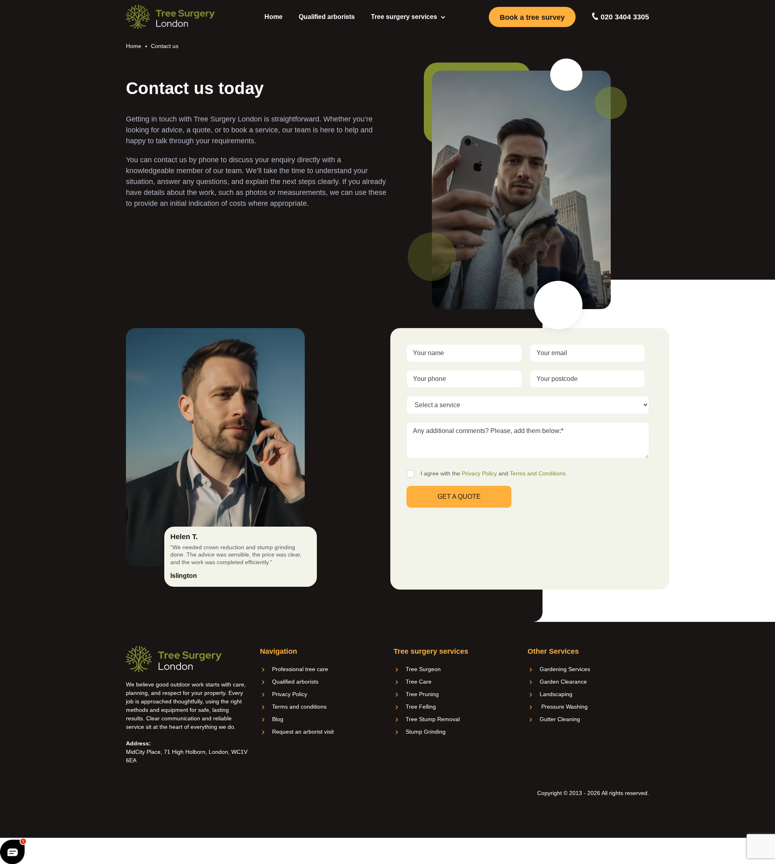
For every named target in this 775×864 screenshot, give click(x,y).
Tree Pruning (422, 694)
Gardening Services (565, 669)
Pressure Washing (564, 706)
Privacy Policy (479, 473)
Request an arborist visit (303, 731)
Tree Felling (421, 706)
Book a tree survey (532, 17)
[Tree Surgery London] (170, 17)
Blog (277, 719)
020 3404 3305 (624, 17)
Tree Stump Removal (433, 719)
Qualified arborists (327, 16)
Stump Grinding (426, 731)
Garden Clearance (563, 681)
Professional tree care (300, 669)
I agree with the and (494, 473)
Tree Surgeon (423, 669)
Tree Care (418, 681)
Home (273, 16)
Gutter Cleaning (560, 719)
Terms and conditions (299, 706)
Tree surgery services (404, 16)
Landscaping (556, 694)
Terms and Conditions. (538, 473)
